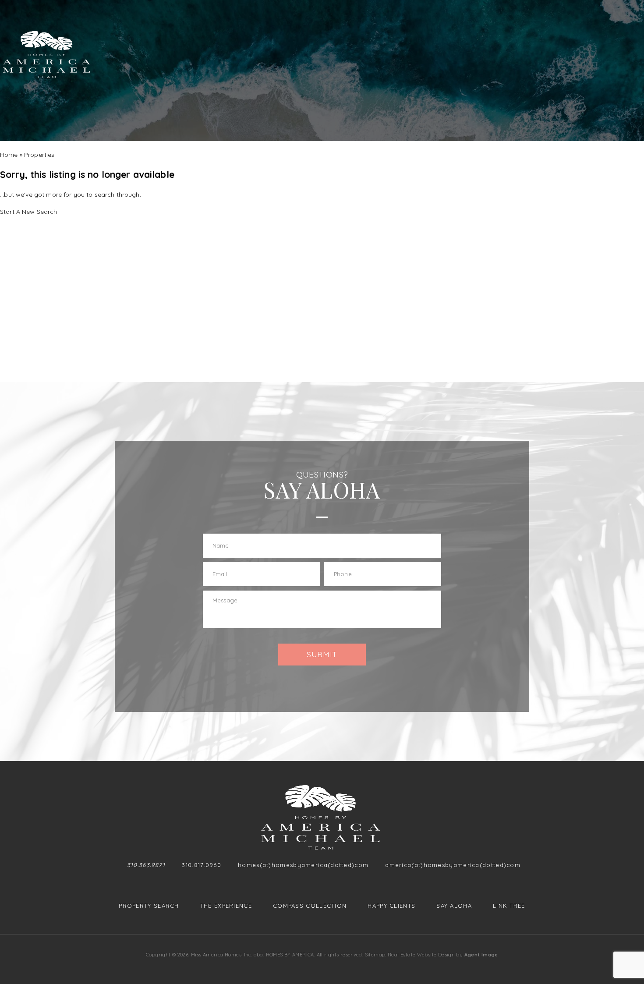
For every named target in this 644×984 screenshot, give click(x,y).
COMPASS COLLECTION (310, 906)
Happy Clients (391, 906)
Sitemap (375, 955)
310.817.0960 (201, 865)
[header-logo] (48, 54)
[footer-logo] (322, 817)
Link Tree (509, 906)
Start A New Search (28, 212)
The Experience (226, 906)
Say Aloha (454, 906)
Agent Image (481, 955)
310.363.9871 (146, 865)
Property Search (149, 906)
